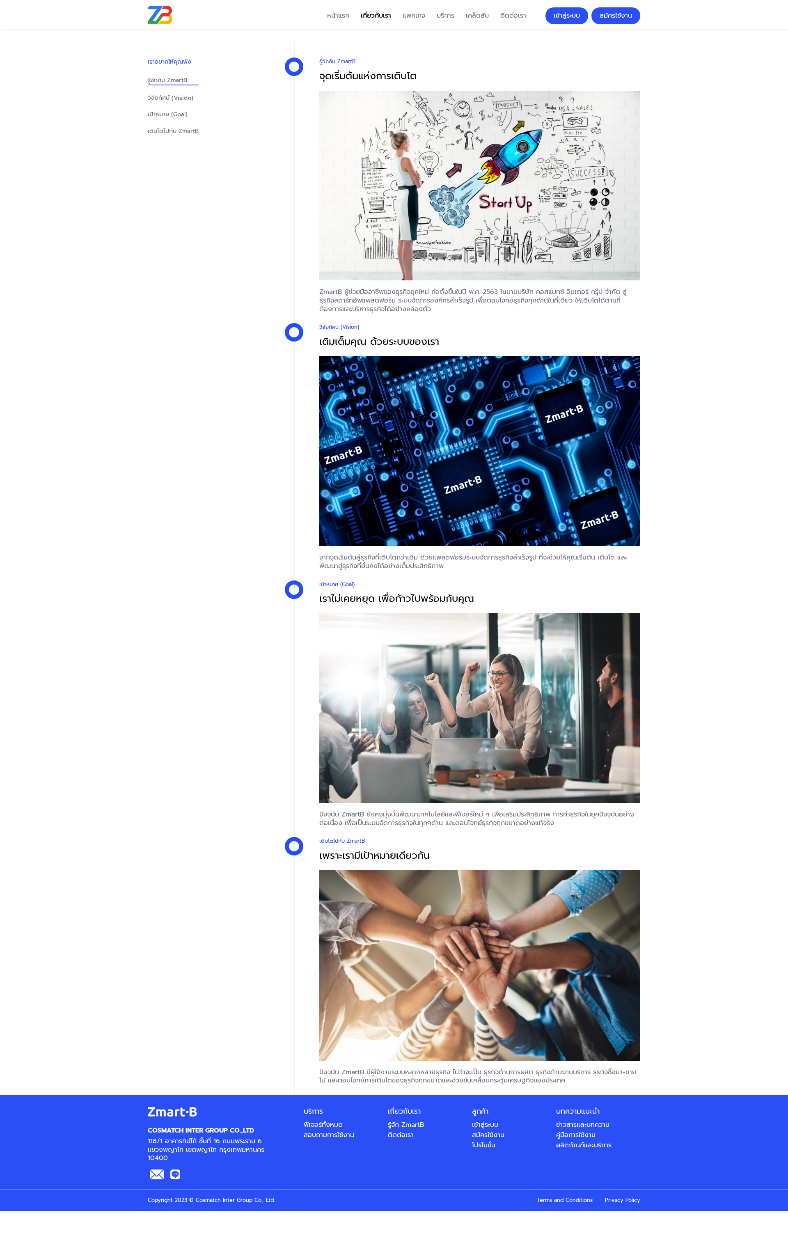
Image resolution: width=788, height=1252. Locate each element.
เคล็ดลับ (477, 16)
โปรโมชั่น (483, 1145)
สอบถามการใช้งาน (329, 1135)
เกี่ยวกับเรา (376, 16)
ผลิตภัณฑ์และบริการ (584, 1145)
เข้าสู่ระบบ (567, 16)
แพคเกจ (414, 16)
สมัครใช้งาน (616, 16)
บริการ (445, 16)
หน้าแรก (338, 16)
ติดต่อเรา (513, 16)
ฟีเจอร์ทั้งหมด (323, 1125)
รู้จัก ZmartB (406, 1125)
